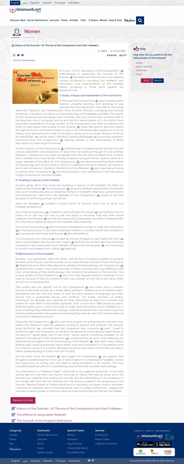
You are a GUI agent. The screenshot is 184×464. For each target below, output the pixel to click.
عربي (25, 3)
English (15, 3)
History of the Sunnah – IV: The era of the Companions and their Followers (69, 408)
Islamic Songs (45, 452)
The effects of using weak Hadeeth (41, 414)
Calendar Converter (106, 444)
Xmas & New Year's (77, 448)
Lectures (54, 20)
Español (35, 3)
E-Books (93, 20)
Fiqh (83, 20)
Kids (11, 444)
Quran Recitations (37, 20)
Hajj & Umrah (74, 444)
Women (104, 20)
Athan (40, 444)
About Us (150, 431)
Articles (74, 20)
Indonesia (73, 3)
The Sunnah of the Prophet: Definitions (44, 420)
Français (60, 3)
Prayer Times (102, 439)
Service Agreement (163, 431)
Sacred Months (75, 452)
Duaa (40, 448)
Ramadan (72, 439)
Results (158, 80)
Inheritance (101, 435)
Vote (146, 80)
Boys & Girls (115, 20)
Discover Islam (18, 20)
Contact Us (138, 431)
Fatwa (64, 20)
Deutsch (47, 3)
